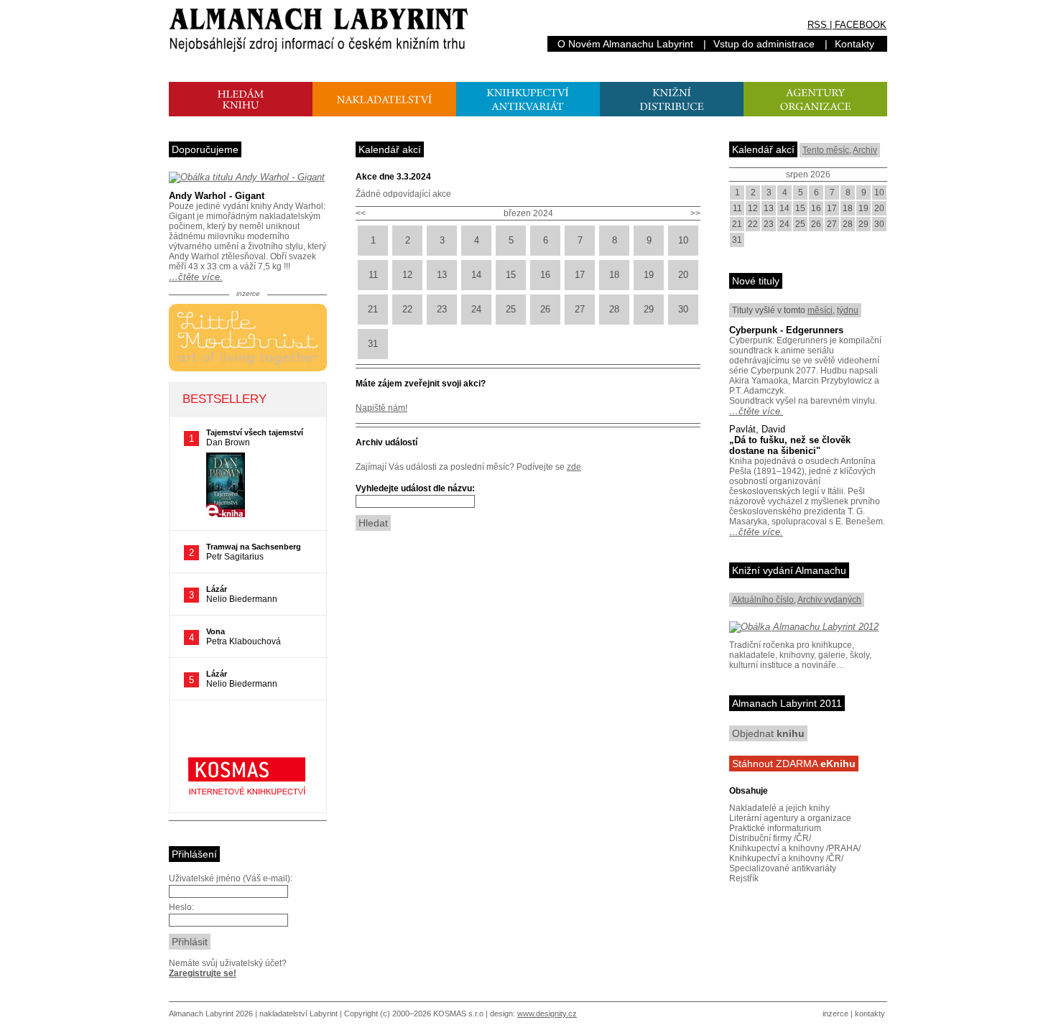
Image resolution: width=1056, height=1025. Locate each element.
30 (683, 309)
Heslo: (181, 907)
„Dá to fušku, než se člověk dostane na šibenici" (790, 445)
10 (683, 240)
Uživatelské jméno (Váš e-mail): (230, 878)
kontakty (870, 1013)
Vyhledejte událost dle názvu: (415, 488)
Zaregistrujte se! (202, 973)
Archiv (865, 150)
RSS (817, 24)
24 (476, 309)
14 (476, 274)
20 (683, 274)
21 (373, 309)
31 (373, 343)
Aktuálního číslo (763, 600)
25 (511, 309)
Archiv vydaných (829, 600)
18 (614, 274)
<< (361, 213)
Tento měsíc (825, 150)
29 (649, 309)
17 (580, 274)
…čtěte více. (196, 277)
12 (407, 274)
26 (545, 309)
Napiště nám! (381, 408)
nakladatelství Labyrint (298, 1013)
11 (373, 274)
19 (649, 274)
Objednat (768, 733)
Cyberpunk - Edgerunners (786, 330)
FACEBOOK (860, 24)
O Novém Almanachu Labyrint (625, 44)
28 (614, 309)
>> (695, 213)
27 (580, 309)
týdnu (847, 310)
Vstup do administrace (764, 44)
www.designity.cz (547, 1013)
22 (407, 309)
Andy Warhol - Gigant (216, 195)
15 (511, 274)
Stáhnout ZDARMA (794, 763)
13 (442, 274)
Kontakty (854, 44)
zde (574, 467)
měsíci (820, 310)
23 (442, 309)
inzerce (835, 1013)
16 (545, 274)
